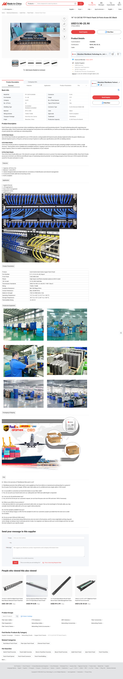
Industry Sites (73, 666)
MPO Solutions (66, 620)
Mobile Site (100, 666)
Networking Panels (96, 623)
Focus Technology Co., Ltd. (49, 672)
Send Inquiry (83, 32)
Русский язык (45, 668)
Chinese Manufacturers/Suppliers (40, 666)
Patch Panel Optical (8, 656)
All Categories (8, 9)
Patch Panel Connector (24, 656)
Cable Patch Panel (76, 652)
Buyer (79, 9)
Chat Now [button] (110, 32)
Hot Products (17, 666)
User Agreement (71, 672)
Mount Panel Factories (61, 652)
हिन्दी (86, 668)
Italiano (52, 668)
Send (15, 562)
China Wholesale (54, 666)
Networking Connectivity (68, 623)
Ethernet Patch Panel (40, 12)
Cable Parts (22, 12)
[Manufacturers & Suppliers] (11, 4)
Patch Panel (30, 12)
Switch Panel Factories (9, 652)
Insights (107, 666)
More (3, 659)
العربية (71, 668)
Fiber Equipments (7, 623)
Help (89, 9)
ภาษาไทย (91, 668)
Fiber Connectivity (96, 620)
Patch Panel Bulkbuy (40, 656)
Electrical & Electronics (12, 12)
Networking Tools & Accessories (40, 626)
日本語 (81, 668)
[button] (82, 85)
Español (25, 668)
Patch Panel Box (103, 652)
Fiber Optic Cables (7, 620)
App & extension (99, 9)
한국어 (76, 668)
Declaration (80, 672)
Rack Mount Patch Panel (10, 643)
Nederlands (65, 668)
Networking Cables (37, 623)
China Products (26, 666)
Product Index (92, 666)
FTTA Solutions (36, 620)
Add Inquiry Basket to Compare (35, 70)
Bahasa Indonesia (111, 668)
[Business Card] (118, 90)
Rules (120, 9)
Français (38, 668)
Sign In (74, 74)
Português (31, 668)
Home (3, 12)
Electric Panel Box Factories (43, 652)
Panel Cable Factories (26, 652)
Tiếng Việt (102, 668)
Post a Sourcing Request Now (52, 562)
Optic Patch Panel (90, 652)
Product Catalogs (27, 616)
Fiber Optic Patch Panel (27, 643)
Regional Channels (82, 666)
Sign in (119, 5)
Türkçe (96, 668)
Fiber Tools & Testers (7, 626)
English (19, 668)
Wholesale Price (64, 666)
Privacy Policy (88, 672)
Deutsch (58, 668)
